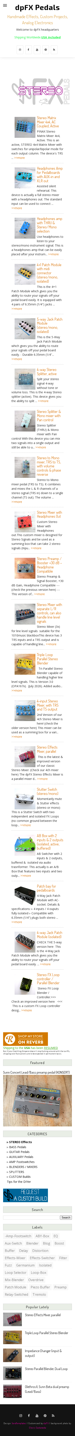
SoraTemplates (19, 1423)
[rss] (54, 49)
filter (63, 1258)
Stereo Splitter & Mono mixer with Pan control (49, 415)
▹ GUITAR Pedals (18, 1152)
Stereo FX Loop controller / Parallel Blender (48, 978)
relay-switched (16, 1294)
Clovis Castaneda (37, 1427)
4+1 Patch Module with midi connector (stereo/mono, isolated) (49, 272)
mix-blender (14, 1280)
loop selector (15, 1272)
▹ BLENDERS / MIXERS (22, 1167)
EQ (56, 1236)
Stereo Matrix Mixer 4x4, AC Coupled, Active (48, 121)
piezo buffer (40, 1287)
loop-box (38, 1272)
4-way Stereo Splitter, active (47, 371)
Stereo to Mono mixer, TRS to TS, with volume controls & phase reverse (49, 466)
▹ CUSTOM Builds (19, 1177)
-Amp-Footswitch (18, 1236)
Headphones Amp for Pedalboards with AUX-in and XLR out (50, 174)
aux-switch (13, 1243)
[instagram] (20, 49)
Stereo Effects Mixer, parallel (47, 749)
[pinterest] (45, 49)
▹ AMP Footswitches (21, 1162)
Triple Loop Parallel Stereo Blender (47, 658)
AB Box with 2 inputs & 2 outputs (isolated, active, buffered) (50, 841)
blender (32, 1243)
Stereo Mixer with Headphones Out (49, 514)
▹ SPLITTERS (15, 1172)
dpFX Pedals (37, 7)
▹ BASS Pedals (16, 1147)
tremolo (39, 1294)
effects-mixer (15, 1258)
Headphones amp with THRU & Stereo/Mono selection (49, 224)
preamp (60, 1287)
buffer (10, 1250)
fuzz (8, 1265)
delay (23, 1250)
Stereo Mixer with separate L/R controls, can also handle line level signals (49, 612)
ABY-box (42, 1236)
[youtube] (37, 49)
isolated (45, 1265)
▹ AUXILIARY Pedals (20, 1157)
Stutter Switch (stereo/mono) (47, 791)
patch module (15, 1287)
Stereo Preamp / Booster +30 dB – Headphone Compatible (49, 564)
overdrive (36, 1280)
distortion (40, 1250)
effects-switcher (42, 1258)
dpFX (46, 1423)
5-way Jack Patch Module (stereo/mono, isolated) (49, 325)
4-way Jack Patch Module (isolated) (49, 934)
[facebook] (28, 49)
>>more (19, 158)
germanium (25, 1265)
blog (46, 1243)
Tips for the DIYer (19, 1182)
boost (59, 1243)
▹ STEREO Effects (19, 1142)
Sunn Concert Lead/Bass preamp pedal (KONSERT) (36, 1072)
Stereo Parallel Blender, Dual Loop (46, 1369)
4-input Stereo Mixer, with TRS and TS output (48, 705)
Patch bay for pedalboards (46, 888)
